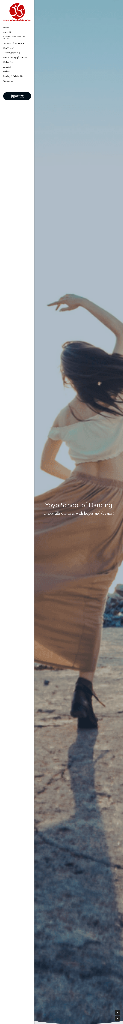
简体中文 (17, 96)
